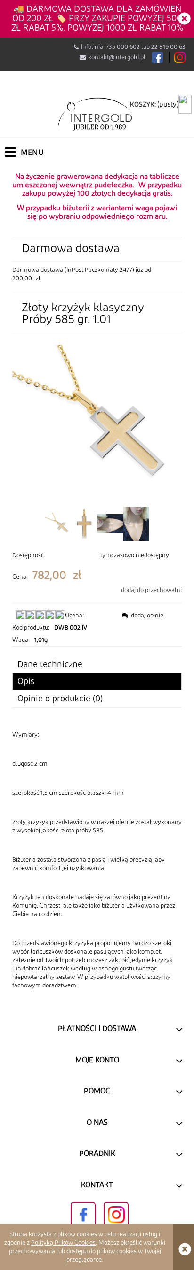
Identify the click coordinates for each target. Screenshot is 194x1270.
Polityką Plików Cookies (63, 1243)
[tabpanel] (97, 860)
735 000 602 (123, 47)
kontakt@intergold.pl (117, 57)
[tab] (97, 681)
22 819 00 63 (168, 47)
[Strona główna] (97, 113)
